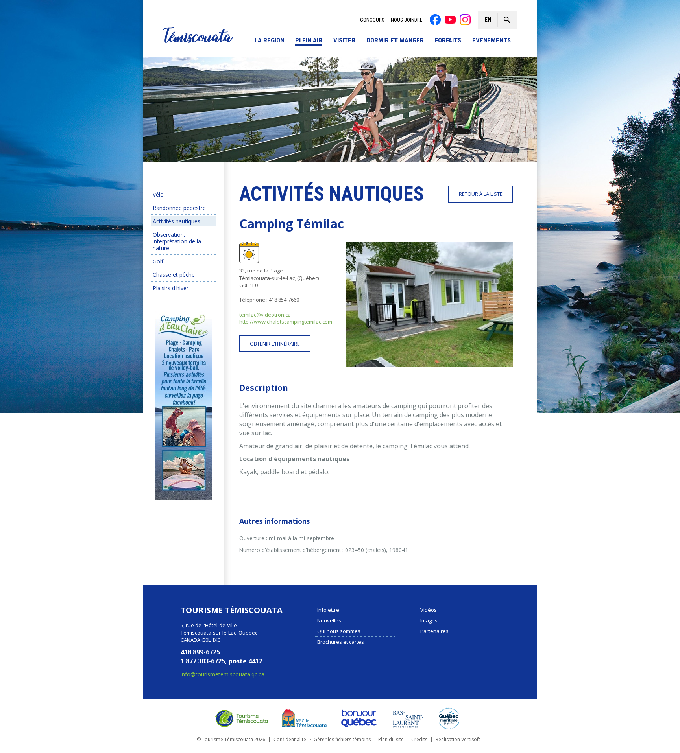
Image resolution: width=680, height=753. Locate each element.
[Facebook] (435, 19)
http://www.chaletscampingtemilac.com (285, 321)
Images (429, 620)
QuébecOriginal (359, 718)
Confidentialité (289, 739)
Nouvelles (329, 620)
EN (488, 20)
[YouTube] (450, 19)
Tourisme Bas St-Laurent (408, 718)
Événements (491, 40)
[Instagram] (465, 19)
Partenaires (434, 630)
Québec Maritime (449, 718)
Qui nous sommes (338, 630)
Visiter (344, 40)
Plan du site (391, 739)
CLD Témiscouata (302, 718)
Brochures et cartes (340, 641)
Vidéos (428, 609)
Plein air (308, 40)
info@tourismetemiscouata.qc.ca (222, 674)
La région (269, 40)
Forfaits (448, 40)
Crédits (419, 739)
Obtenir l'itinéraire (275, 343)
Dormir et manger (395, 40)
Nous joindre (406, 20)
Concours (372, 20)
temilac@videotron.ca (265, 314)
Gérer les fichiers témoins (342, 739)
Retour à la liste (481, 193)
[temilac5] (429, 304)
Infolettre (328, 609)
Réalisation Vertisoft (458, 739)
